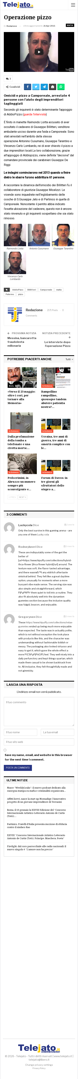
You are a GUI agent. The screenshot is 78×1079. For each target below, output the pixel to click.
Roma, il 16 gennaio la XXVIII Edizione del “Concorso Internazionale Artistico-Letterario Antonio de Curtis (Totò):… (36, 813)
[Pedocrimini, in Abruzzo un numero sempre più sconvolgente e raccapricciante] (22, 464)
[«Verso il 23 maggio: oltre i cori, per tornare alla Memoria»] (22, 377)
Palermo (10, 294)
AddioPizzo (17, 290)
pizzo (20, 294)
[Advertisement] (39, 903)
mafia (58, 290)
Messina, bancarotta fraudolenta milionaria (21, 341)
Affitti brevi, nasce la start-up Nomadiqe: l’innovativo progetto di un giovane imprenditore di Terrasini (36, 800)
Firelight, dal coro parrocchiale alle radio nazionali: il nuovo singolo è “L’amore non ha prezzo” (36, 848)
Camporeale (46, 290)
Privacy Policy (39, 1068)
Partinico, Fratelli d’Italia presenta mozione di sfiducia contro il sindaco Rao (37, 825)
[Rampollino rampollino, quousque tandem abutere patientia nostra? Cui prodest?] (55, 377)
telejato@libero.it (39, 1059)
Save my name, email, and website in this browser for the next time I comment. (38, 757)
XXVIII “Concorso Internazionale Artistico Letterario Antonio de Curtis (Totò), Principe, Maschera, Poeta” (36, 836)
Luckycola (25, 525)
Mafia (70, 25)
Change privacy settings (39, 1064)
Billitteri (31, 290)
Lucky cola (43, 534)
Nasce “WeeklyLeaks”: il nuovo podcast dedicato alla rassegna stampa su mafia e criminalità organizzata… (36, 789)
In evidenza (47, 386)
